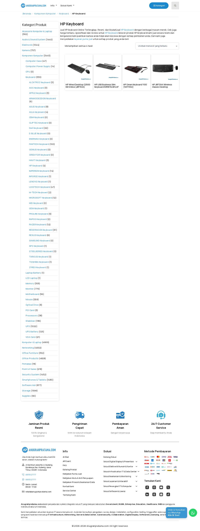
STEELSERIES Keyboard (41, 251)
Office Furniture (30, 353)
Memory (30, 283)
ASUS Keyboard (37, 106)
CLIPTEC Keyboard (38, 122)
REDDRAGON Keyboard (40, 229)
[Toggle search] (175, 5)
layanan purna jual (83, 39)
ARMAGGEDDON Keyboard (42, 98)
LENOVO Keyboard (38, 181)
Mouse (29, 299)
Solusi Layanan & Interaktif (116, 481)
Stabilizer (30, 321)
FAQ (64, 465)
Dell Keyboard (36, 128)
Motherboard (32, 294)
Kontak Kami (68, 486)
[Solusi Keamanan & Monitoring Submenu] (136, 474)
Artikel (66, 457)
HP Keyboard (35, 165)
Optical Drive (32, 304)
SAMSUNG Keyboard (39, 240)
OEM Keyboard (36, 208)
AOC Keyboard (36, 87)
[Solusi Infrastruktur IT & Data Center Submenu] (138, 469)
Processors (32, 315)
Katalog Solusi (110, 457)
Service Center (69, 490)
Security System (30, 374)
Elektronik (27, 44)
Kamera (26, 50)
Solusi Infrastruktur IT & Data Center (120, 471)
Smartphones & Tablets (34, 379)
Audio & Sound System (33, 39)
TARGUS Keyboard (38, 256)
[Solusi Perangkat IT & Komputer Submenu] (136, 484)
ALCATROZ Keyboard (40, 82)
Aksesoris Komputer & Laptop (37, 31)
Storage (26, 390)
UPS (28, 326)
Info (52, 5)
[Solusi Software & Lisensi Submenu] (136, 489)
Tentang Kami (69, 494)
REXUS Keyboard (37, 235)
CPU (28, 71)
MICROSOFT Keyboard (40, 197)
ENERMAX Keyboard (39, 138)
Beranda (27, 13)
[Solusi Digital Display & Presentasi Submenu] (136, 460)
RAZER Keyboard (37, 224)
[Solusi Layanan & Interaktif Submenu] (136, 479)
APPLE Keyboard (37, 93)
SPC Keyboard (36, 246)
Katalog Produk (70, 469)
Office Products (30, 358)
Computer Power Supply (38, 66)
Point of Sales (29, 369)
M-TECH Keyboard (38, 192)
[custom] (147, 487)
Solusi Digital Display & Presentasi (119, 461)
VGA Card (30, 337)
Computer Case (34, 61)
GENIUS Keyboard (38, 149)
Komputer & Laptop (31, 342)
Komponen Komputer (45, 13)
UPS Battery (32, 331)
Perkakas (26, 363)
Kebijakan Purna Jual (72, 473)
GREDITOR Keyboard (39, 154)
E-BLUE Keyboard (38, 133)
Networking (28, 347)
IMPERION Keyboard (39, 170)
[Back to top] (192, 523)
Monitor (30, 288)
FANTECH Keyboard (39, 144)
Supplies (26, 395)
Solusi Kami (66, 5)
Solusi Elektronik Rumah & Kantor (118, 466)
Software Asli (29, 385)
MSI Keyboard (36, 203)
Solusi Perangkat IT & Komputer (118, 486)
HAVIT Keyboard (37, 160)
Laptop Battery (33, 272)
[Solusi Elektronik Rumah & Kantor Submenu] (136, 465)
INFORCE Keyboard (38, 176)
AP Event (67, 461)
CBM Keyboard (36, 117)
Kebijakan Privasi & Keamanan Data (79, 482)
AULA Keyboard (37, 112)
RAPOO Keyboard (38, 219)
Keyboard (64, 13)
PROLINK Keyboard (38, 213)
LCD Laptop (31, 278)
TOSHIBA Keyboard (39, 262)
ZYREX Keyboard (37, 267)
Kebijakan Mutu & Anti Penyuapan (78, 478)
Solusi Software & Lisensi (114, 491)
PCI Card (30, 310)
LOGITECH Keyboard (39, 187)
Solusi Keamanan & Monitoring (117, 476)
